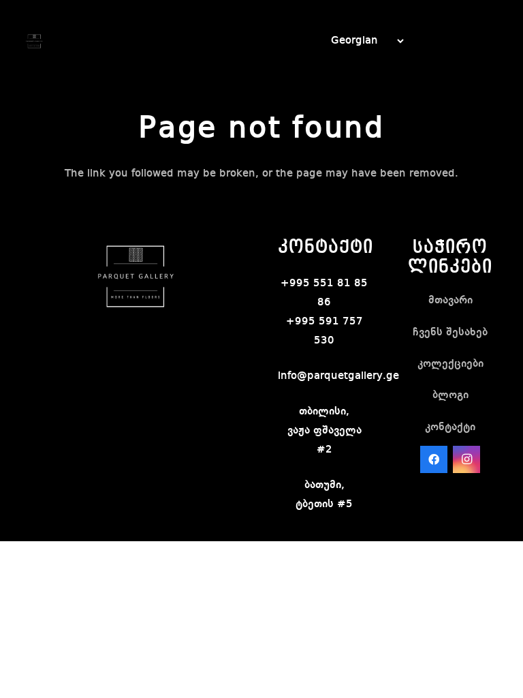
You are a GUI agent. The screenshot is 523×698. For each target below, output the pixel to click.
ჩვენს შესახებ (450, 332)
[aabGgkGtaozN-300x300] (34, 41)
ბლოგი (450, 395)
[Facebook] (433, 459)
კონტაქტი (450, 427)
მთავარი (450, 300)
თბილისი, (324, 411)
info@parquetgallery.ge (338, 376)
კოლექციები (450, 364)
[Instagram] (466, 459)
